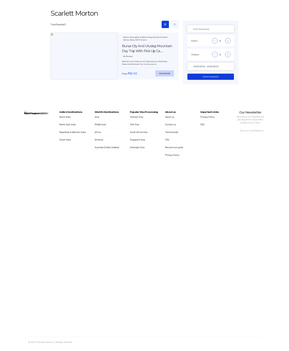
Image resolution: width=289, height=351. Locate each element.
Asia (97, 116)
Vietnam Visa (136, 116)
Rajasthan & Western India (72, 132)
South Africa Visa (138, 132)
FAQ (167, 139)
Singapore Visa (137, 139)
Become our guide (174, 147)
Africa (98, 132)
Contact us (170, 124)
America (99, 139)
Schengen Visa (137, 147)
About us (169, 116)
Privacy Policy (172, 154)
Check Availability (211, 76)
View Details (164, 73)
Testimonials (171, 132)
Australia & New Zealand (107, 147)
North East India (67, 124)
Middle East (100, 124)
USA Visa (134, 124)
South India (65, 139)
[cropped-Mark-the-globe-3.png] (36, 224)
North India (64, 116)
